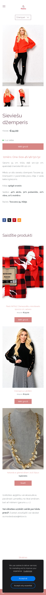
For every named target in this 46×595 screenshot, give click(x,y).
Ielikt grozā (23, 146)
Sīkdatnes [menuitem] (23, 557)
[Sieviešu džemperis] (8, 98)
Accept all (23, 578)
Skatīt (23, 483)
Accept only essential (23, 586)
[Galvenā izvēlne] (4, 6)
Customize (27, 571)
